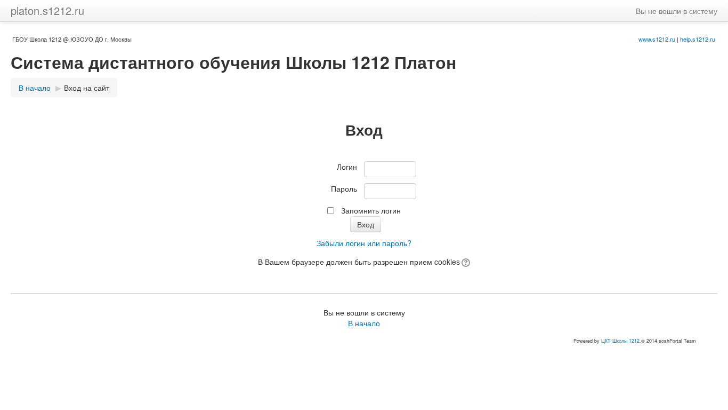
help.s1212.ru (697, 39)
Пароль (344, 188)
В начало (35, 87)
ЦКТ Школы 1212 (620, 340)
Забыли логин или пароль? (364, 243)
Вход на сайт (86, 87)
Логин (347, 166)
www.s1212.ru (656, 39)
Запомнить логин (371, 210)
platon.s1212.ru (47, 10)
